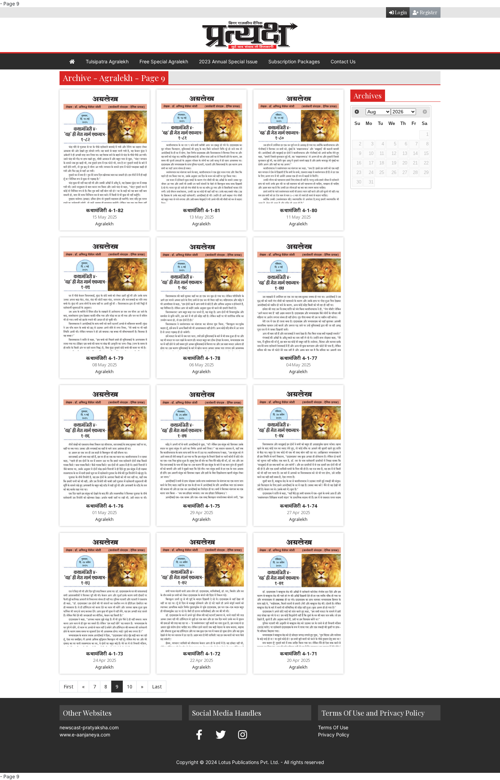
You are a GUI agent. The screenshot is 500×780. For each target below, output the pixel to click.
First (68, 686)
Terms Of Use (333, 727)
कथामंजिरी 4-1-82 (104, 210)
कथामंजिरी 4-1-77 (298, 358)
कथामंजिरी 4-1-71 (298, 653)
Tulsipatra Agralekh (107, 61)
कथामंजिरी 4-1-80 (298, 210)
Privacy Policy (333, 734)
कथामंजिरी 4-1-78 (201, 358)
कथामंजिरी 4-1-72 (201, 653)
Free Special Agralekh (163, 61)
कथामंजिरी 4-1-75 (201, 506)
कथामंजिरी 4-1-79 (104, 358)
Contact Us (343, 61)
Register (428, 12)
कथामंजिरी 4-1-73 (104, 653)
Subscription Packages (294, 61)
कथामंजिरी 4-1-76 (104, 506)
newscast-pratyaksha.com (89, 727)
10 (129, 686)
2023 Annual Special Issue (228, 61)
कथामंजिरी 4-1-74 (298, 506)
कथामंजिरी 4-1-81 (201, 210)
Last (157, 686)
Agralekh (104, 224)
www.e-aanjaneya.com (85, 734)
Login (400, 12)
